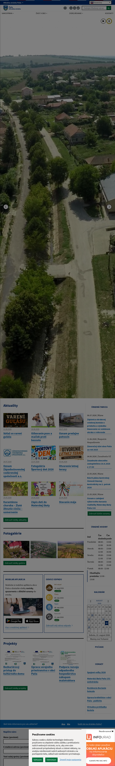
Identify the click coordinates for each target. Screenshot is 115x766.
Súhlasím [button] (37, 759)
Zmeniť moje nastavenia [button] (70, 760)
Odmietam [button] (51, 759)
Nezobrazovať (105, 731)
